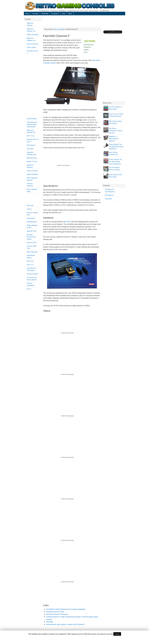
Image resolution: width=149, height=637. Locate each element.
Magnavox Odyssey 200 (31, 39)
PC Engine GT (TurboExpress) (110, 190)
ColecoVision (31, 218)
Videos (86, 49)
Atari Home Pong (32, 44)
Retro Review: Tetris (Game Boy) (115, 176)
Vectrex (29, 209)
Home (27, 13)
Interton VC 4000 (32, 171)
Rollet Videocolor (32, 252)
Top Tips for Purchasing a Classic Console (115, 130)
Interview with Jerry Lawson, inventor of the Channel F (65, 624)
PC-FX (29, 289)
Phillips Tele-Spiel (32, 34)
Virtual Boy (108, 199)
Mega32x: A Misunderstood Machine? (113, 138)
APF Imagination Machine (32, 179)
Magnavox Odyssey (30, 24)
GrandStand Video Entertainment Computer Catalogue (65, 609)
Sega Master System (31, 256)
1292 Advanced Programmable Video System (32, 124)
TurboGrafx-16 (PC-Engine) (31, 269)
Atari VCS (66, 221)
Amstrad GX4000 (32, 274)
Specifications (89, 44)
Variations (87, 47)
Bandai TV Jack (32, 161)
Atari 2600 (30, 149)
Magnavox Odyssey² (30, 166)
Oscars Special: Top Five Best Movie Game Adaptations (116, 146)
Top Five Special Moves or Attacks (114, 168)
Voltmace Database (30, 184)
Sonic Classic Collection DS (113, 153)
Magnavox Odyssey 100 (31, 30)
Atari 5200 (30, 205)
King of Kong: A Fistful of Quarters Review (116, 115)
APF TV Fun (31, 136)
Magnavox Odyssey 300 (31, 131)
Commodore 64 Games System (32, 278)
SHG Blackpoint (32, 222)
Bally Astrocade (32, 158)
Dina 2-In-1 (30, 265)
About (70, 13)
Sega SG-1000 (31, 231)
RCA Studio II (31, 145)
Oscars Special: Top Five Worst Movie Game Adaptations (115, 161)
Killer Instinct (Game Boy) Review (115, 122)
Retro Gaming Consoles (74, 7)
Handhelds (44, 13)
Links (63, 13)
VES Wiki (49, 622)
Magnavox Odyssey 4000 (31, 153)
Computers (55, 13)
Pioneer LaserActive (30, 284)
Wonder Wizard (32, 119)
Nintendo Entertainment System (31, 237)
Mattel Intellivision (32, 174)
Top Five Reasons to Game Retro (115, 108)
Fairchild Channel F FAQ (55, 611)
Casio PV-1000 (31, 242)
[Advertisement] (84, 22)
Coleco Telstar (31, 47)
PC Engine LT (109, 195)
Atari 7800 (30, 261)
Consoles (35, 13)
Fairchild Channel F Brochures (57, 614)
